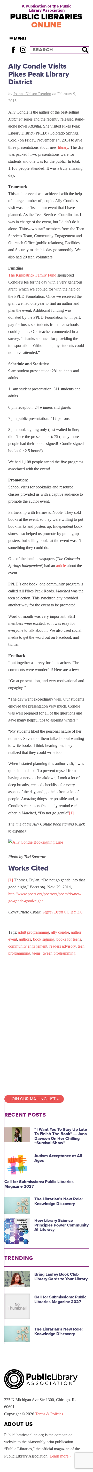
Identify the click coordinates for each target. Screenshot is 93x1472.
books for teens (68, 939)
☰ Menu (17, 38)
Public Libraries (46, 21)
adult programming (33, 932)
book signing (43, 939)
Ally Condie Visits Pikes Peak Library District (38, 74)
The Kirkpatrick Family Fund (32, 275)
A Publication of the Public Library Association (46, 8)
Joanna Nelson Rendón (32, 94)
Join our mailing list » (34, 1099)
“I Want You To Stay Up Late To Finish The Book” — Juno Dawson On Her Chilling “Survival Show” (60, 1136)
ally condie (60, 932)
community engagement (27, 946)
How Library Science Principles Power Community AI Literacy (61, 1225)
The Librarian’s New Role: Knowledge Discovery (58, 1201)
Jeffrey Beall (53, 912)
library (63, 147)
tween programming (59, 953)
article (61, 565)
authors (25, 939)
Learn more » (61, 1456)
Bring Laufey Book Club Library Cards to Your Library (61, 1277)
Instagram (23, 50)
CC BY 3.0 (73, 912)
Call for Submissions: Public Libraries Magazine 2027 (39, 1184)
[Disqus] (46, 1025)
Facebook (13, 50)
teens (36, 953)
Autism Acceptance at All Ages (58, 1158)
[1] (71, 813)
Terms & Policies (49, 1414)
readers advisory (62, 946)
